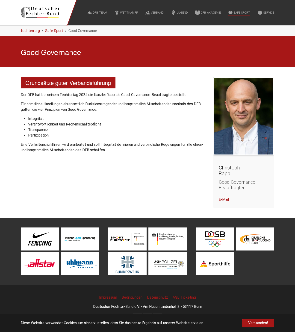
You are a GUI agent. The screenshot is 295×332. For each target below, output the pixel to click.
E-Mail (224, 199)
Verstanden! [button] (258, 323)
